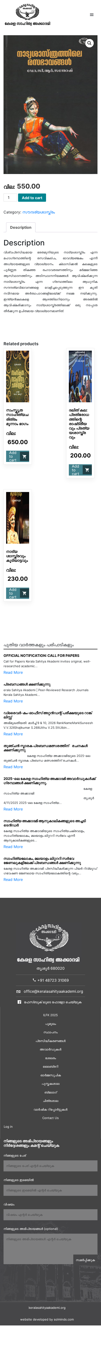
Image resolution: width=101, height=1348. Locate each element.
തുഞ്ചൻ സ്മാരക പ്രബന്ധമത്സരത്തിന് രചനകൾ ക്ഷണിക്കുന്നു (46, 748)
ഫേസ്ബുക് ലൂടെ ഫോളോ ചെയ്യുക (52, 1002)
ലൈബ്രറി (50, 1066)
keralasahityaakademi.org (47, 1307)
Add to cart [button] (12, 456)
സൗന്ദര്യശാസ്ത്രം (38, 212)
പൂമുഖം (50, 1024)
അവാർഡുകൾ (50, 1049)
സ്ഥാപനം (50, 1032)
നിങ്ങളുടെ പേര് (15, 1155)
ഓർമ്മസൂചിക (50, 1075)
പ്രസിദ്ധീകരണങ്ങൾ (50, 1041)
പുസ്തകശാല (50, 1083)
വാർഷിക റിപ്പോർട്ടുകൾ (50, 1109)
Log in (8, 1126)
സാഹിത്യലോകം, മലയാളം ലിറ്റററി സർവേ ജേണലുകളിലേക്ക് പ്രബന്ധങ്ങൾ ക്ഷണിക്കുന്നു (42, 860)
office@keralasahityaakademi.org (53, 991)
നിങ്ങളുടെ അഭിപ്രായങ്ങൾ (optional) (31, 1229)
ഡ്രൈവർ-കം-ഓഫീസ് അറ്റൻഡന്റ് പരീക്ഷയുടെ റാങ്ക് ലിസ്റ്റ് (48, 715)
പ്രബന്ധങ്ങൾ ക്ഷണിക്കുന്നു (27, 684)
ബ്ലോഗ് (50, 1092)
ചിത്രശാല (50, 1101)
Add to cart (32, 197)
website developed (34, 1319)
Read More (13, 672)
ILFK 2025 (50, 1015)
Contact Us (50, 1118)
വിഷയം (9, 1204)
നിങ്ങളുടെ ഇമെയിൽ (19, 1180)
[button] (89, 43)
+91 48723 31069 (52, 980)
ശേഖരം (50, 1058)
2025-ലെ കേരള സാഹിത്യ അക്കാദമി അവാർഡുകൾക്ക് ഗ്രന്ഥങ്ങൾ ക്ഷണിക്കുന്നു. (50, 780)
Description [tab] (20, 227)
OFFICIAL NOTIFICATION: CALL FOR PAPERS (41, 655)
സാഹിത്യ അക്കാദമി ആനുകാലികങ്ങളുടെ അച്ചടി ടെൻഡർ (45, 823)
